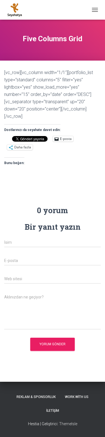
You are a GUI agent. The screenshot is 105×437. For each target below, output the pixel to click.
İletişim (52, 411)
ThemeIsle (68, 424)
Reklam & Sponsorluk (36, 397)
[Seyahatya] (16, 10)
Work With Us (76, 397)
